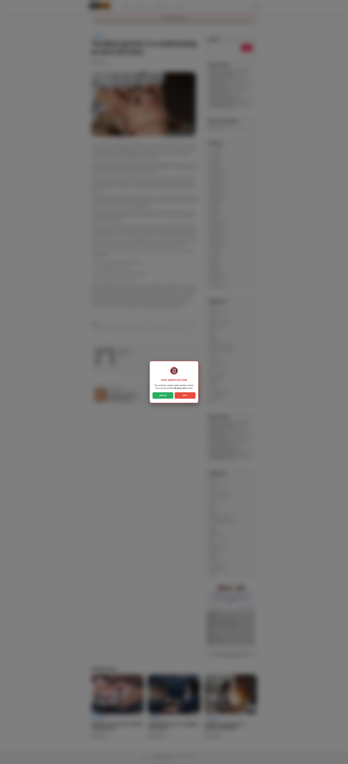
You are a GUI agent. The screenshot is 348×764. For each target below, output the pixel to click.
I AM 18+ (163, 395)
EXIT (185, 395)
